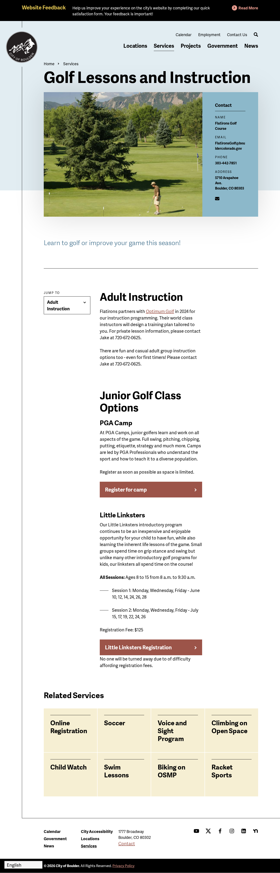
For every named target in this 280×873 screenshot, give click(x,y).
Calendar (184, 34)
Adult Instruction (58, 305)
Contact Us (237, 34)
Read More (248, 8)
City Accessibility (97, 831)
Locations (135, 45)
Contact (126, 843)
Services (164, 45)
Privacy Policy (123, 865)
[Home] (22, 47)
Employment (209, 34)
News (251, 45)
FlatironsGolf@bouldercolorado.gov (230, 146)
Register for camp (126, 489)
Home (49, 63)
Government (222, 45)
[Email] (217, 198)
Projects (191, 45)
